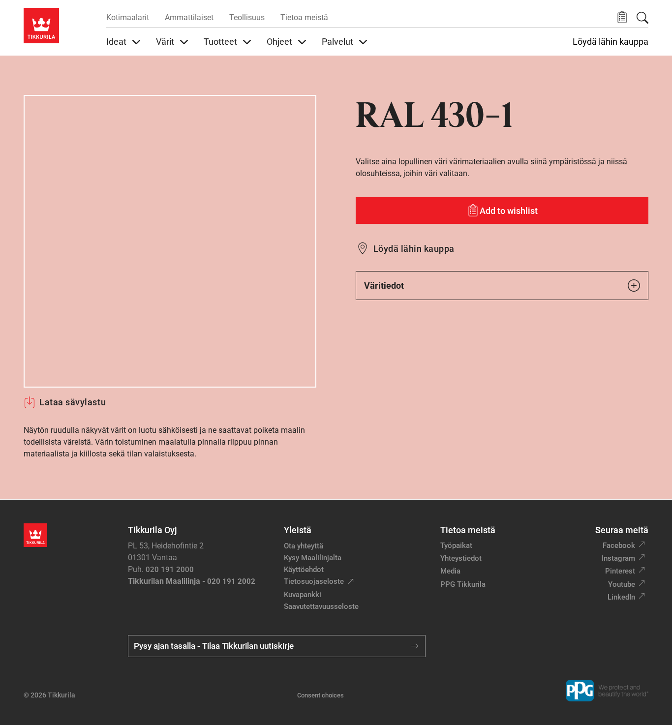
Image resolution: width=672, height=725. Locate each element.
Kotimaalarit (127, 17)
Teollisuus (247, 17)
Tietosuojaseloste (314, 581)
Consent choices (320, 695)
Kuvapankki (302, 594)
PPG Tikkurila (463, 584)
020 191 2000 (170, 569)
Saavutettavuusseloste (321, 606)
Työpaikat (456, 545)
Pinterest (620, 571)
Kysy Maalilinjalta (312, 557)
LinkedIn (621, 597)
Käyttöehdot (304, 569)
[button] (622, 17)
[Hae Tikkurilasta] (642, 18)
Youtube (621, 584)
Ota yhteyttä (303, 546)
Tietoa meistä (304, 17)
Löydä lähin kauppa (610, 42)
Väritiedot (384, 285)
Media (450, 571)
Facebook (619, 545)
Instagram (618, 558)
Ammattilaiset (189, 17)
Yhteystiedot (461, 558)
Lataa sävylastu (72, 402)
